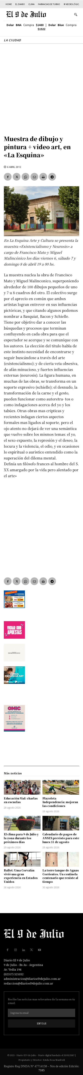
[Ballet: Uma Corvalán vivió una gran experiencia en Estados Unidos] (22, 859)
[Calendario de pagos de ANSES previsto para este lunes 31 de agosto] (60, 823)
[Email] (34, 177)
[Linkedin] (23, 950)
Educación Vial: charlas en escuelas (21, 800)
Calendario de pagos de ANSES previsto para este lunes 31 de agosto (60, 838)
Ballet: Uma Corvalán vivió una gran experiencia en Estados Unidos (21, 876)
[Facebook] (8, 177)
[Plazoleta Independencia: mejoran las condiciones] (60, 787)
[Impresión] (43, 177)
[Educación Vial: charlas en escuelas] (22, 787)
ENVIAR (41, 1023)
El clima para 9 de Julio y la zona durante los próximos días (21, 838)
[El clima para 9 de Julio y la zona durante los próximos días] (22, 823)
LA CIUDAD (12, 40)
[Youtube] (39, 950)
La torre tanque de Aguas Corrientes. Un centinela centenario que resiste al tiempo (60, 876)
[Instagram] (15, 950)
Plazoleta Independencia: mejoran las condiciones (60, 802)
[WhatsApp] (25, 177)
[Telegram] (52, 177)
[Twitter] (16, 177)
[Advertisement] (41, 87)
